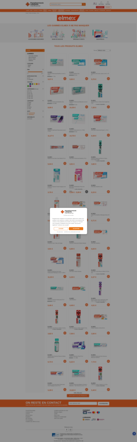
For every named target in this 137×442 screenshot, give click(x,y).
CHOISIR (61, 228)
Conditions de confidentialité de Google (72, 231)
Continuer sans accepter (69, 215)
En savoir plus (60, 231)
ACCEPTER (76, 228)
